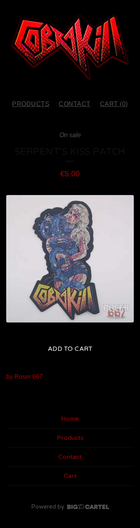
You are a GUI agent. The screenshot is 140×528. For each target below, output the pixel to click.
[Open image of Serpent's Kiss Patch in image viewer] (70, 258)
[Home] (70, 46)
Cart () (114, 104)
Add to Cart (70, 349)
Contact (75, 104)
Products (30, 104)
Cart (70, 476)
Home (70, 419)
